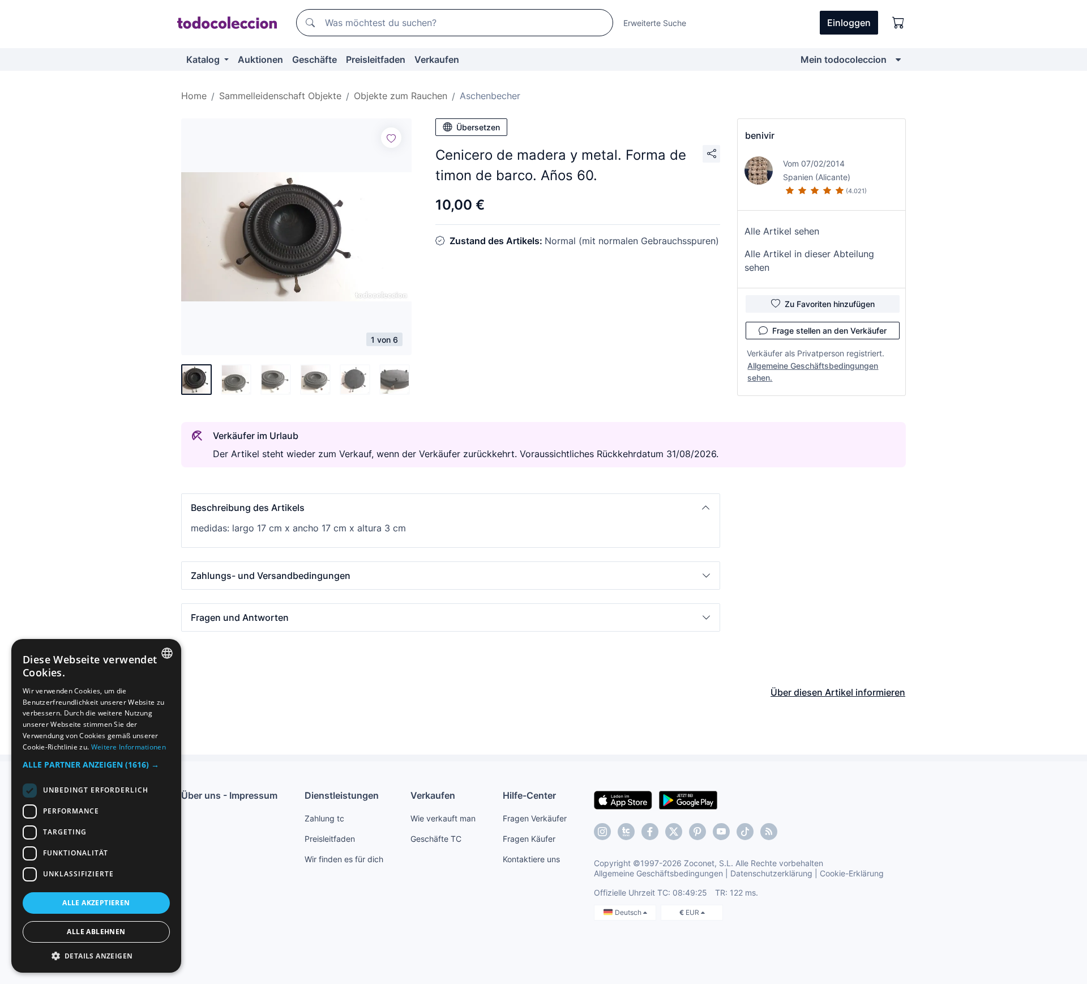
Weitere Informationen (128, 747)
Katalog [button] (204, 59)
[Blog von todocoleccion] (768, 831)
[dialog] (96, 806)
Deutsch (629, 912)
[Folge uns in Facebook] (649, 831)
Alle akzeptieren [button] (96, 903)
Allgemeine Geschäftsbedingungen (658, 873)
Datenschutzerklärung (771, 873)
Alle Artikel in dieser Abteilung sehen (809, 260)
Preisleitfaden (375, 59)
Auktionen (260, 59)
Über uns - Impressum (229, 795)
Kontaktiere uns (531, 859)
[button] (451, 507)
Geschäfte (314, 59)
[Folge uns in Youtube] (721, 831)
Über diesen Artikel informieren (838, 692)
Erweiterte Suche (654, 23)
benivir (759, 135)
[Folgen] (391, 137)
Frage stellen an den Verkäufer (829, 330)
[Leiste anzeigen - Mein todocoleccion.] (898, 59)
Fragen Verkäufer (535, 818)
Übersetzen (478, 127)
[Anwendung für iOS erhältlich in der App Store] (623, 799)
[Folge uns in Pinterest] (697, 831)
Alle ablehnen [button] (96, 931)
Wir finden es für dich (344, 859)
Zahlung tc (324, 818)
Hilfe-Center (529, 795)
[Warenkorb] (898, 22)
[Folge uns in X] (673, 831)
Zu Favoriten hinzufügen (830, 304)
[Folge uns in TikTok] (745, 831)
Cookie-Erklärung (852, 873)
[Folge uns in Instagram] (602, 831)
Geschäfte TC (435, 839)
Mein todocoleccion (844, 59)
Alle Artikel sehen (781, 231)
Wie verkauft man (443, 818)
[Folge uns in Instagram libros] (626, 831)
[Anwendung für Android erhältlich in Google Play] (688, 799)
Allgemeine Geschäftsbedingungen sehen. (812, 371)
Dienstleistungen (342, 795)
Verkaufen (436, 59)
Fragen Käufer (529, 839)
